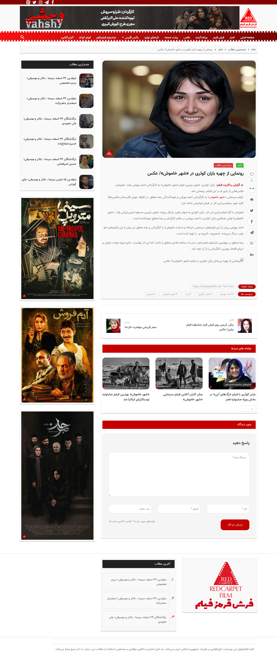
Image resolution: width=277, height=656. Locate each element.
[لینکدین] (252, 254)
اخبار (232, 37)
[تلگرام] (252, 232)
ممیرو (150, 294)
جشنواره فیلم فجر (106, 37)
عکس (187, 37)
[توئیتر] (252, 210)
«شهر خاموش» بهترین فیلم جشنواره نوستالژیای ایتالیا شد (125, 397)
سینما (195, 384)
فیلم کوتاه (84, 37)
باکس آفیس (131, 37)
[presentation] (246, 408)
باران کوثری (204, 294)
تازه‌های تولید (151, 37)
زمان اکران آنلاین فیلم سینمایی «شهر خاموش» (183, 397)
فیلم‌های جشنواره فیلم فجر (238, 384)
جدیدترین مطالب (237, 50)
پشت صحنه (171, 37)
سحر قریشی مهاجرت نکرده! (141, 327)
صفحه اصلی (247, 37)
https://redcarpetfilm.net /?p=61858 (213, 287)
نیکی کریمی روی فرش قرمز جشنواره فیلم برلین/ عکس (210, 327)
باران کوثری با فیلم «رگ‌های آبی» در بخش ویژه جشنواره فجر (232, 397)
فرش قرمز (218, 37)
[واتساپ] (252, 243)
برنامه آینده (201, 37)
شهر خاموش (217, 197)
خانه (253, 50)
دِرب (187, 294)
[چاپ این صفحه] (252, 199)
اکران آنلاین (67, 37)
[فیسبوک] (252, 221)
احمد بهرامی (225, 294)
